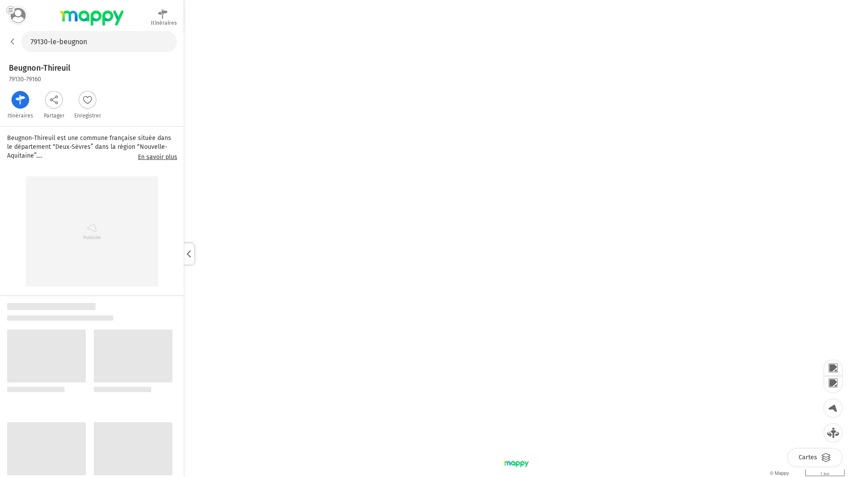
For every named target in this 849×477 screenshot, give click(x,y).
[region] (516, 254)
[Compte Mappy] (18, 15)
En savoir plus (157, 157)
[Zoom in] (833, 368)
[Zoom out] (833, 384)
